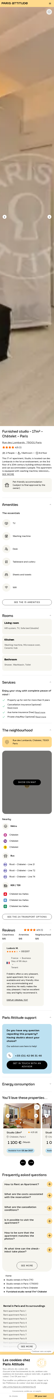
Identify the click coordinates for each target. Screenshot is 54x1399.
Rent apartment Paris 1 (14, 1310)
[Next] (49, 216)
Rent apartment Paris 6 (15, 1330)
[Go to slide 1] (21, 1122)
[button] (27, 504)
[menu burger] (50, 3)
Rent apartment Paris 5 (15, 1326)
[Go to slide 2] (24, 1122)
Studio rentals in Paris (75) (19, 1279)
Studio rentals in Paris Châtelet (22, 1287)
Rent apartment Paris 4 (15, 1322)
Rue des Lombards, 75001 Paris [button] (22, 442)
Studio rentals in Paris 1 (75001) (22, 1283)
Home (8, 1275)
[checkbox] (49, 12)
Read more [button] (12, 707)
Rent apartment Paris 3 (15, 1318)
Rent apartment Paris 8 (15, 1338)
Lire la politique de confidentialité (19, 1387)
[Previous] (4, 216)
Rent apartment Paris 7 (15, 1334)
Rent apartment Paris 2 (15, 1314)
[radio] (8, 951)
